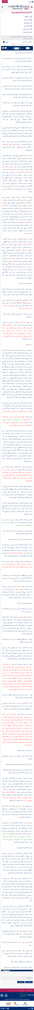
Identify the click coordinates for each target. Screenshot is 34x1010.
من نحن (10, 990)
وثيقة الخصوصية (29, 990)
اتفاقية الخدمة (21, 990)
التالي (4, 972)
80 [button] (17, 48)
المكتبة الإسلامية (20, 12)
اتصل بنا (15, 990)
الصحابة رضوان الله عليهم (15, 37)
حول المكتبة (27, 23)
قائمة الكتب (27, 26)
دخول (4, 1)
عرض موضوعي (26, 29)
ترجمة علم (29, 982)
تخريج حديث (20, 982)
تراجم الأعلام (26, 32)
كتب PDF (27, 16)
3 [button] (28, 48)
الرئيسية (29, 37)
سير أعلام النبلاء (24, 37)
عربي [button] (30, 1)
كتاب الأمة (26, 19)
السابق (8, 972)
